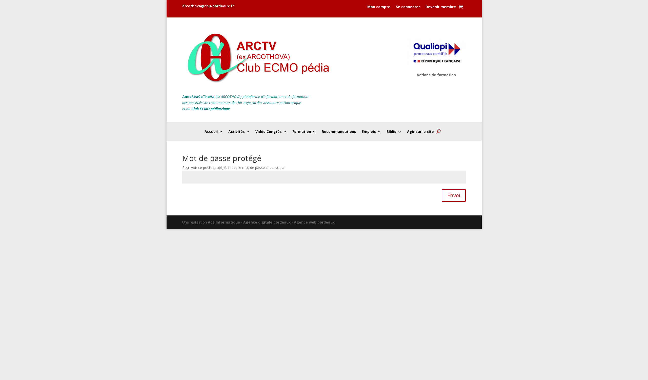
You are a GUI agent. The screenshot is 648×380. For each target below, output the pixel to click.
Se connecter (408, 7)
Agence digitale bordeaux (267, 222)
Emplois (369, 132)
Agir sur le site (420, 132)
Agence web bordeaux (314, 222)
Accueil (211, 132)
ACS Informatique (224, 222)
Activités (236, 132)
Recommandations (339, 132)
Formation (301, 132)
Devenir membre (441, 7)
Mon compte (378, 7)
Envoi (453, 195)
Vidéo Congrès (268, 132)
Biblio (391, 132)
